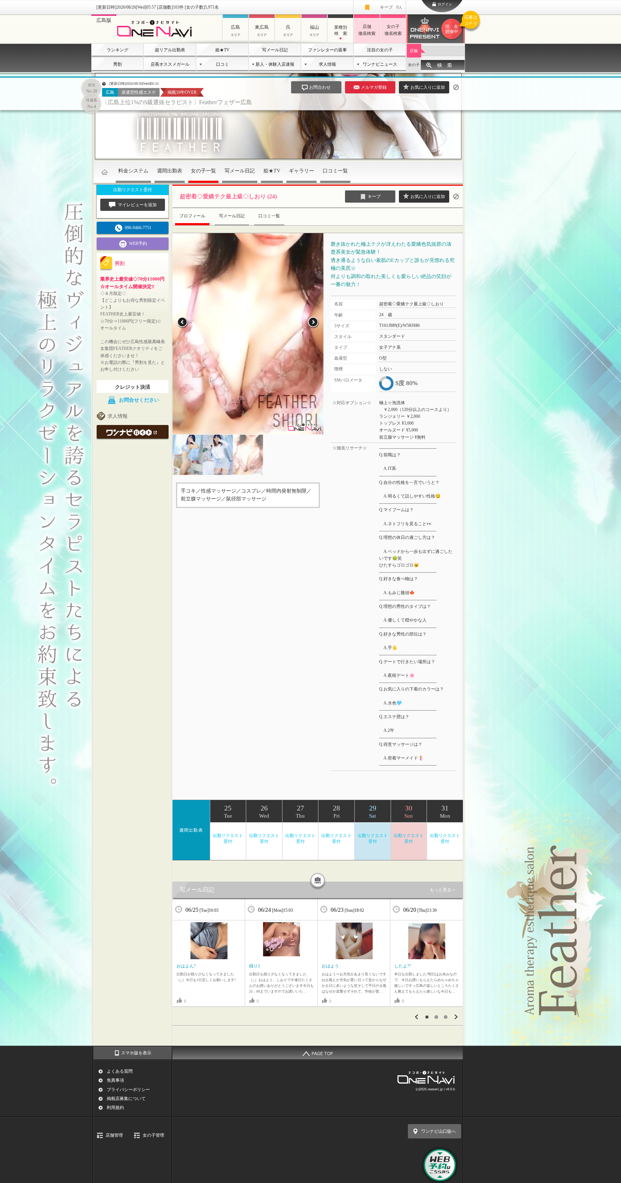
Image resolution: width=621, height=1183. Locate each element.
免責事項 (115, 1080)
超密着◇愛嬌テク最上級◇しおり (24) (228, 196)
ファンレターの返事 (327, 49)
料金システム (133, 171)
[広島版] (156, 38)
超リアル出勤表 (170, 49)
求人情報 (327, 64)
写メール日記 (275, 49)
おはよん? (186, 966)
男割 (117, 64)
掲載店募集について (126, 1098)
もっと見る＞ (443, 889)
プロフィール (192, 215)
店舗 (414, 50)
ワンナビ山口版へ (438, 1131)
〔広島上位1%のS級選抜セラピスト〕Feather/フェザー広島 (177, 102)
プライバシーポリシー (128, 1089)
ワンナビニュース (380, 64)
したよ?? (402, 966)
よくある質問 (120, 1071)
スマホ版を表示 (136, 1052)
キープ (391, 7)
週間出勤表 (169, 171)
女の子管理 (153, 1135)
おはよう (330, 966)
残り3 (254, 966)
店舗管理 (114, 1135)
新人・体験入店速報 (275, 64)
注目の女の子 (380, 49)
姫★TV (222, 49)
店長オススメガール (170, 64)
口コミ (222, 64)
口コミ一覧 (335, 171)
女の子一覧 (203, 171)
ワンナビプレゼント (455, 24)
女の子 (414, 65)
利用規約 (115, 1107)
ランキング (117, 49)
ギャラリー (301, 171)
